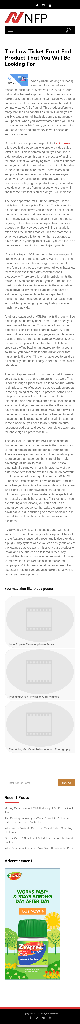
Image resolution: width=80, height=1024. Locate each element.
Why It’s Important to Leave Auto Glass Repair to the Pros (39, 848)
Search (67, 782)
